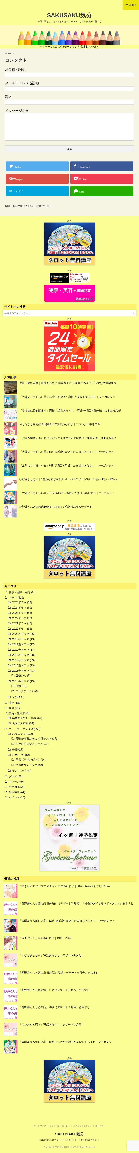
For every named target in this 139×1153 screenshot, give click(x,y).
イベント (14, 797)
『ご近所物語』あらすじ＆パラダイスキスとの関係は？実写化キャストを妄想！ (68, 438)
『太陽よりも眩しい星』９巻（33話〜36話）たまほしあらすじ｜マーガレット (67, 493)
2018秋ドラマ (20, 660)
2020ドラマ (19, 628)
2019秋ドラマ (20, 639)
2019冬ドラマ (20, 655)
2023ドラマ (19, 612)
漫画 (11, 702)
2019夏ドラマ (20, 644)
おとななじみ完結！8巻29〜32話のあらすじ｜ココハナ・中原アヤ (59, 424)
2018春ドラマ (20, 670)
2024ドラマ (19, 607)
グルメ (13, 776)
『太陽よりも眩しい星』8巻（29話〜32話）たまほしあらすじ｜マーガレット (66, 465)
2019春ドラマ (20, 649)
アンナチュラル (25, 691)
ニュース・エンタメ (21, 729)
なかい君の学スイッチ (29, 743)
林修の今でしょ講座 (24, 718)
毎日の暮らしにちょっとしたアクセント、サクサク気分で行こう (69, 1140)
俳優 (15, 749)
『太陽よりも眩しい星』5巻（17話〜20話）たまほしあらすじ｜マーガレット (66, 451)
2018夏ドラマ (20, 665)
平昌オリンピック (26, 764)
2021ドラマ (19, 623)
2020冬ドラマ (20, 633)
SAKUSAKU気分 (69, 15)
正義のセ (21, 675)
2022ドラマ (19, 618)
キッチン (14, 781)
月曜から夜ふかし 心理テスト (34, 738)
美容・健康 (15, 713)
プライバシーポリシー (59, 1126)
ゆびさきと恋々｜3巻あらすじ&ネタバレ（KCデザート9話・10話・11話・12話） (68, 479)
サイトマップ (40, 1126)
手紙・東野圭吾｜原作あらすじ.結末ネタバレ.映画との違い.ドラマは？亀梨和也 (67, 383)
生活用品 (14, 786)
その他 (16, 697)
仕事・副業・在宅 (20, 592)
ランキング (19, 770)
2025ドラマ (19, 602)
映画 (11, 708)
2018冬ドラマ (20, 681)
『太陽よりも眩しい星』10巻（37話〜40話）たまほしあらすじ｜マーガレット (67, 396)
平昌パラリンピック (28, 759)
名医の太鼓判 (20, 723)
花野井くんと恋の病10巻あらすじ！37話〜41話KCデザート (55, 506)
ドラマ (13, 597)
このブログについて (82, 1126)
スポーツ (17, 754)
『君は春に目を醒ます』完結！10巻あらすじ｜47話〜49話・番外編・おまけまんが (70, 410)
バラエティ (19, 733)
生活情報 (14, 792)
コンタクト (100, 1126)
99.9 (18, 686)
